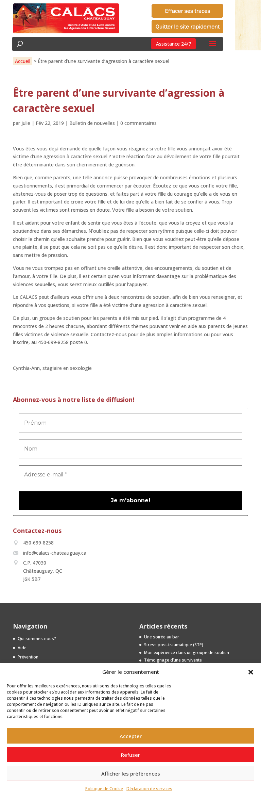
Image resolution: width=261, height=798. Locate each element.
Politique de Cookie (104, 789)
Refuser (130, 754)
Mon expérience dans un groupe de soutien (186, 652)
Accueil (22, 61)
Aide (22, 648)
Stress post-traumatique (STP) (173, 645)
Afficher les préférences (130, 773)
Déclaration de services (149, 789)
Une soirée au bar (161, 637)
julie (25, 123)
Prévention (28, 657)
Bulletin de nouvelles (92, 123)
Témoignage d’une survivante (173, 660)
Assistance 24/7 (173, 43)
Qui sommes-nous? (37, 638)
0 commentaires (138, 123)
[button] (250, 672)
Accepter (131, 736)
